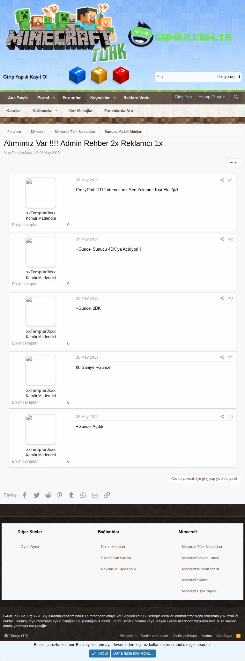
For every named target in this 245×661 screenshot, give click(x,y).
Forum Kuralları (113, 547)
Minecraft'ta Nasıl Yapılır (200, 569)
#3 (230, 298)
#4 (230, 357)
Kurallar (13, 111)
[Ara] (236, 97)
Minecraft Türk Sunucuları (202, 547)
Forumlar (72, 97)
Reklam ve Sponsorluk (118, 569)
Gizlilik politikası (185, 636)
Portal (43, 97)
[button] (54, 98)
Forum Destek (122, 621)
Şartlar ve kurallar (154, 636)
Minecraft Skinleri (195, 580)
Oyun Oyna (30, 547)
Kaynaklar (100, 97)
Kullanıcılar (43, 111)
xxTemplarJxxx (20, 153)
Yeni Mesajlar (81, 111)
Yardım (206, 636)
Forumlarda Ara (118, 111)
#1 (230, 180)
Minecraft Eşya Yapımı (199, 591)
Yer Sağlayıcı (126, 616)
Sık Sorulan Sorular (116, 558)
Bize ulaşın (128, 636)
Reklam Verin (136, 97)
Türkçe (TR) (18, 636)
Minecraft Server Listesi (200, 558)
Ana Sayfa (18, 97)
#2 (230, 239)
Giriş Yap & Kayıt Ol (25, 77)
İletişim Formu (166, 621)
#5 (230, 416)
